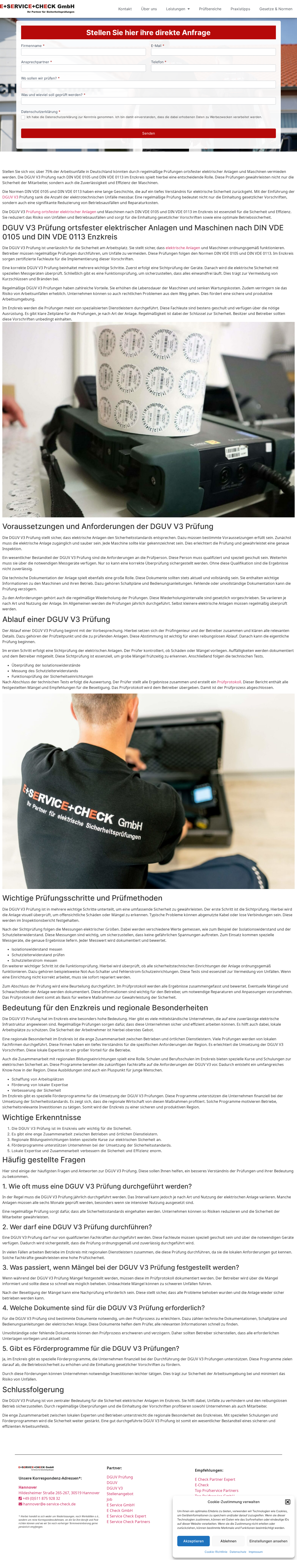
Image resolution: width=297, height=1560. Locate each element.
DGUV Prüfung (120, 1477)
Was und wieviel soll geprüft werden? (53, 95)
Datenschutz (238, 1551)
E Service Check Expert (127, 1516)
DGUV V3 (10, 197)
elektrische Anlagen (183, 247)
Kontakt (125, 9)
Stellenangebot (120, 1493)
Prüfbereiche (210, 9)
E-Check (202, 1484)
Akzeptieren (193, 1541)
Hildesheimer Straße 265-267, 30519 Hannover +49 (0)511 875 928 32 (59, 1493)
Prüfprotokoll (229, 681)
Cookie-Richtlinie (216, 1551)
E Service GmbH (121, 1504)
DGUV (112, 1482)
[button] (287, 1502)
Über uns (149, 9)
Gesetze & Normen (275, 9)
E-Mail (157, 46)
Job (109, 1499)
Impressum (256, 1551)
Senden (148, 133)
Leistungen (175, 9)
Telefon (158, 62)
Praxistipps (240, 9)
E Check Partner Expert (215, 1479)
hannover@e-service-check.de (49, 1504)
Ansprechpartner (36, 62)
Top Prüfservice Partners (217, 1490)
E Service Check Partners (128, 1521)
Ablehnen (228, 1541)
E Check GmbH (120, 1510)
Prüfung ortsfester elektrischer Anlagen (61, 211)
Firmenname (33, 46)
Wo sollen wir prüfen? (40, 78)
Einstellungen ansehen (268, 1541)
